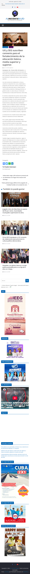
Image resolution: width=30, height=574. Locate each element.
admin (12, 67)
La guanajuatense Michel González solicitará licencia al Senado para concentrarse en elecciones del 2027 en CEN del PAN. (14, 456)
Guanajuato (5, 47)
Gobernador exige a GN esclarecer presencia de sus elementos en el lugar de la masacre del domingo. (15, 177)
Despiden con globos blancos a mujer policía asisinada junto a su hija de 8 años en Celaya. (15, 267)
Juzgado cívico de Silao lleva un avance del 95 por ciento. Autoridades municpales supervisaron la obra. (15, 211)
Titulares (11, 47)
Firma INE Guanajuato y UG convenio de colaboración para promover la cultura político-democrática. (14, 239)
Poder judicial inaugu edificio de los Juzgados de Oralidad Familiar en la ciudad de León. (14, 184)
